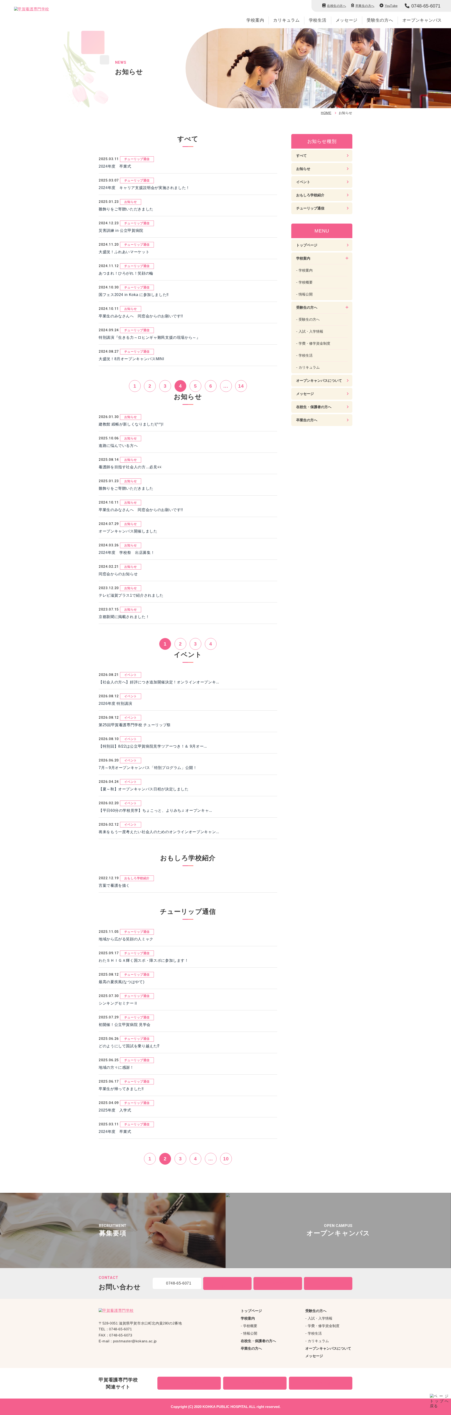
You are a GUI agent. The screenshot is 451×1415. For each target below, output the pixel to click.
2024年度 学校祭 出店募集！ (127, 553)
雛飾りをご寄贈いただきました (126, 209)
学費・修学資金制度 (314, 343)
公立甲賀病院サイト (191, 1383)
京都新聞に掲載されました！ (124, 617)
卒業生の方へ (364, 6)
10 (226, 1158)
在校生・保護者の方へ (313, 407)
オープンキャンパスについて (319, 380)
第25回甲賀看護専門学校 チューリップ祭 (135, 725)
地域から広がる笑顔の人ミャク (126, 939)
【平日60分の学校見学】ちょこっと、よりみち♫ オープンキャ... (155, 810)
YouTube (391, 6)
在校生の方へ (336, 6)
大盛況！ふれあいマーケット (124, 252)
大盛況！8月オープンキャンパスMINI (131, 359)
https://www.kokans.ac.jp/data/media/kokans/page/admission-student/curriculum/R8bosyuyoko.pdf (113, 1230)
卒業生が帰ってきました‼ (121, 1089)
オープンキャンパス (422, 20)
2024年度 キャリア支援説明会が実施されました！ (144, 188)
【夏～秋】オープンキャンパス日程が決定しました (144, 789)
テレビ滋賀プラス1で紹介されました (131, 595)
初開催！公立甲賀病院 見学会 (125, 1025)
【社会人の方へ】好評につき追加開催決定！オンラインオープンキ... (159, 682)
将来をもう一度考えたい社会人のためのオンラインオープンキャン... (159, 832)
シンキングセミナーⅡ (118, 1003)
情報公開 (306, 294)
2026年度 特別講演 (115, 704)
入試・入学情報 (311, 331)
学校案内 (255, 20)
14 (241, 386)
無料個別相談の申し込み (330, 1283)
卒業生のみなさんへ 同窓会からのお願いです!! (141, 316)
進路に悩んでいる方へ (118, 446)
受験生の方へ (309, 319)
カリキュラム (286, 20)
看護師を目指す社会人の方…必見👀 (130, 467)
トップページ (306, 245)
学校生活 (318, 20)
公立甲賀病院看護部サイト (257, 1383)
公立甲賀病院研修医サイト (322, 1383)
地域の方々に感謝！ (116, 1067)
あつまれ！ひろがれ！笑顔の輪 (126, 273)
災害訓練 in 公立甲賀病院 (121, 231)
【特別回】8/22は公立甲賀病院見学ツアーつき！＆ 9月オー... (153, 746)
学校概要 (306, 282)
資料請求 (280, 1283)
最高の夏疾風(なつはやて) (121, 982)
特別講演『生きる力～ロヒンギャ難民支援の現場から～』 (149, 337)
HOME (326, 113)
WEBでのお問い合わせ (229, 1283)
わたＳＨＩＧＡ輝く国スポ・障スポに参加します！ (144, 960)
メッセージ (347, 20)
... (225, 386)
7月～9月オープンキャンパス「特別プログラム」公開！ (148, 768)
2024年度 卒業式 (115, 166)
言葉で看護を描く (114, 885)
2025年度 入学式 (117, 1110)
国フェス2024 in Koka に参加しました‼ (134, 295)
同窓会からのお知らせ (118, 574)
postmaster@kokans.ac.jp (135, 1341)
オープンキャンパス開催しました (128, 531)
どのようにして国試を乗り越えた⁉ (129, 1046)
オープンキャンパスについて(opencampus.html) (338, 1230)
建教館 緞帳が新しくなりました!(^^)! (131, 424)
